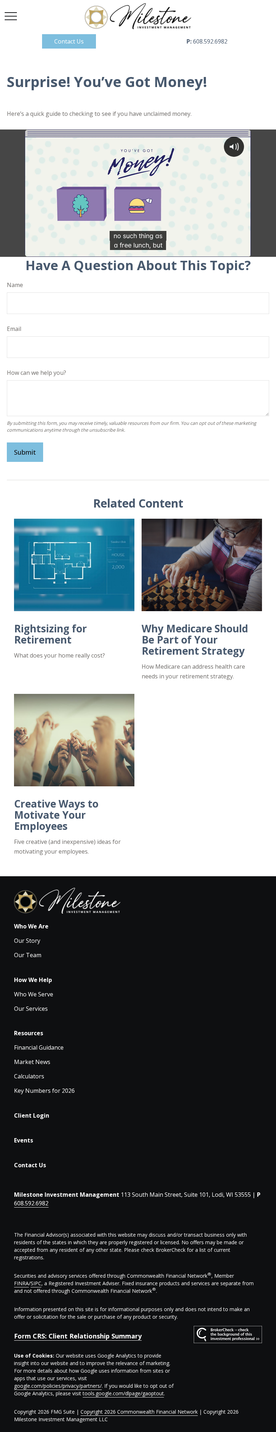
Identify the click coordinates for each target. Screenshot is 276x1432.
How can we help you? (36, 373)
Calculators (29, 1076)
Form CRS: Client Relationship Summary (78, 1336)
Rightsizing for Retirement (50, 634)
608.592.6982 (207, 41)
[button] (69, 41)
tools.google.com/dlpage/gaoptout (123, 1393)
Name (15, 285)
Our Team (27, 955)
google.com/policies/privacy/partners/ (58, 1385)
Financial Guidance (39, 1047)
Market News (32, 1062)
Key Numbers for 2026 (44, 1091)
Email (14, 329)
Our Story (27, 941)
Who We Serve (33, 994)
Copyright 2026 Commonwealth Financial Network (139, 1411)
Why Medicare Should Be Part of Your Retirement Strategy (195, 640)
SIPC (36, 1283)
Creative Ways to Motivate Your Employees (56, 815)
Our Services (31, 1009)
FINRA (21, 1283)
